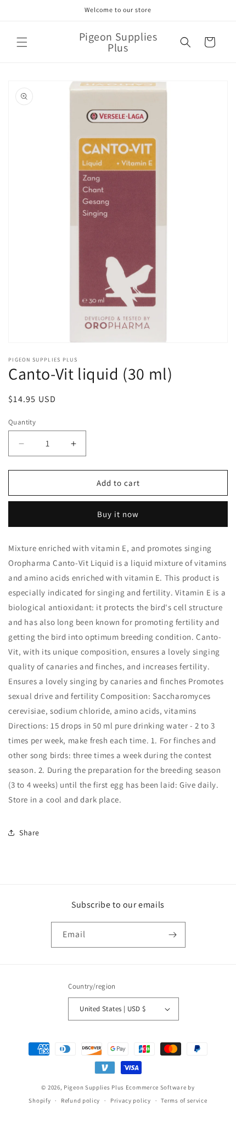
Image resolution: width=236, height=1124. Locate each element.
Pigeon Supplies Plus (94, 1087)
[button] (22, 42)
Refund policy (80, 1100)
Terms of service (184, 1100)
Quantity (22, 422)
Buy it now (118, 514)
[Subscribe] (173, 935)
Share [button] (29, 833)
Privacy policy (130, 1100)
